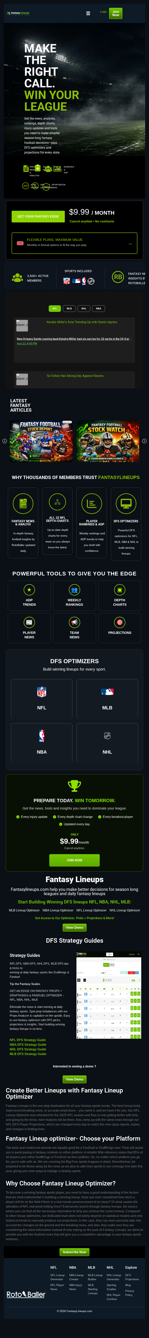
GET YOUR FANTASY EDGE (38, 216)
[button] (88, 13)
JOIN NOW (74, 860)
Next (144, 441)
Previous (4, 441)
